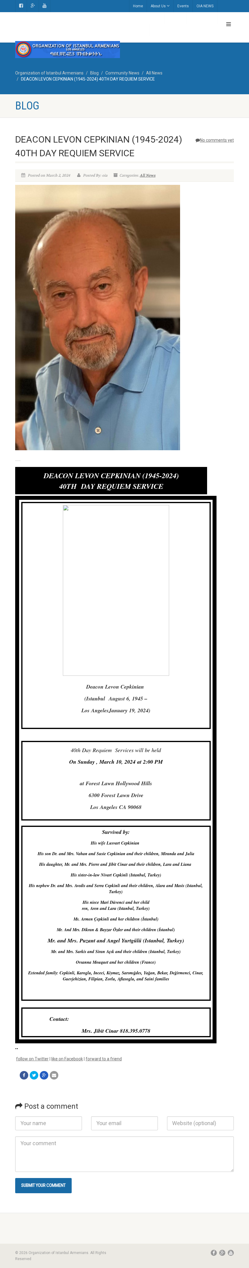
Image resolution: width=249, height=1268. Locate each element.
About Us (158, 6)
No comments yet (217, 140)
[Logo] (67, 49)
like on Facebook (67, 1058)
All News (147, 175)
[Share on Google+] (44, 1075)
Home (138, 6)
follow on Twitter (32, 1058)
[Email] (54, 1075)
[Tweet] (34, 1075)
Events (183, 6)
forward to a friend (104, 1058)
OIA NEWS (204, 6)
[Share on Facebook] (24, 1075)
